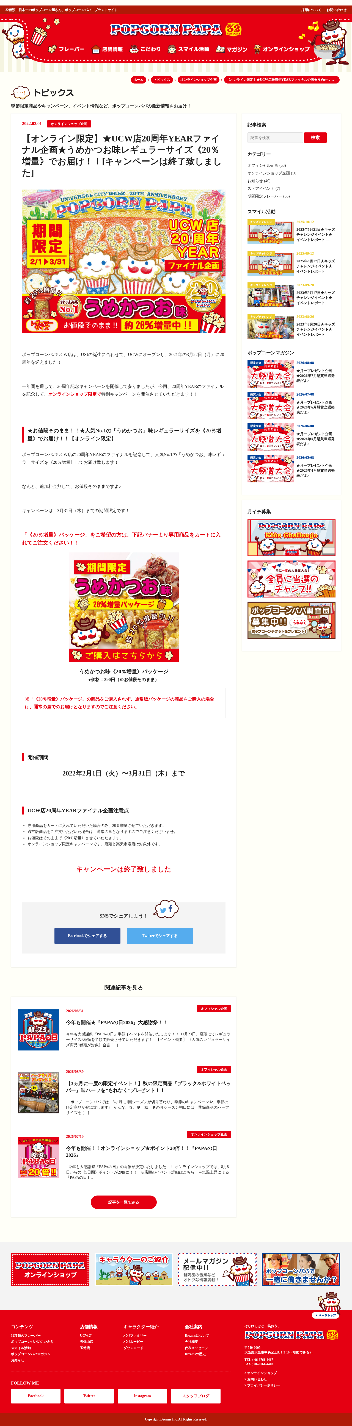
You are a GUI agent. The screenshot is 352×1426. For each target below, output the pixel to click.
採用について (311, 10)
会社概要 (191, 1342)
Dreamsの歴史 (195, 1354)
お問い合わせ (336, 10)
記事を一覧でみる (123, 1202)
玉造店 (85, 1348)
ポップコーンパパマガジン (31, 1354)
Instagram (142, 1396)
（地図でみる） (301, 1352)
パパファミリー (135, 1336)
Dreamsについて (197, 1336)
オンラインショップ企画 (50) (273, 173)
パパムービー (133, 1342)
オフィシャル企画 (214, 1009)
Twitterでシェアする (160, 936)
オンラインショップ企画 (69, 124)
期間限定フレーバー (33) (269, 196)
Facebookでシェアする (87, 936)
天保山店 (86, 1342)
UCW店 (86, 1336)
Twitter (89, 1396)
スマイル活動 (21, 1348)
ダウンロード (133, 1348)
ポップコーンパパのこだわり (32, 1342)
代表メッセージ (196, 1348)
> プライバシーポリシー (262, 1385)
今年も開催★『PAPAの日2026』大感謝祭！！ (117, 1022)
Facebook (36, 1396)
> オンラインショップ (260, 1373)
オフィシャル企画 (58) (267, 165)
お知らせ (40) (259, 181)
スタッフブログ (195, 1396)
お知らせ (17, 1360)
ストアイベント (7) (264, 189)
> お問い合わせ (255, 1379)
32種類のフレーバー (26, 1336)
